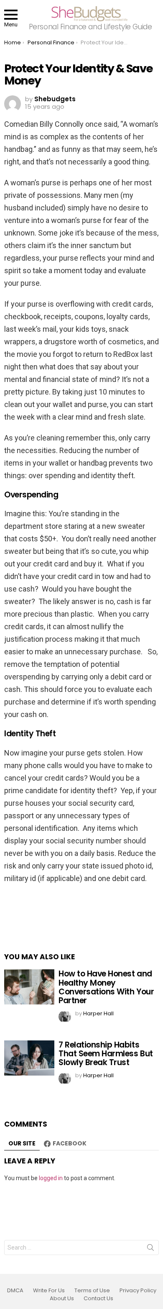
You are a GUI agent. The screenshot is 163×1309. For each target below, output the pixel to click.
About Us (62, 1298)
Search (150, 1249)
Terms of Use (92, 1290)
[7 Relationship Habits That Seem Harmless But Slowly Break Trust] (29, 1058)
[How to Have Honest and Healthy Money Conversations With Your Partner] (29, 986)
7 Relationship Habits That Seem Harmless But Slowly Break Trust (106, 1053)
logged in (51, 1178)
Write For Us (49, 1290)
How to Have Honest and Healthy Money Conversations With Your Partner (106, 987)
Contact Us (98, 1298)
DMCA (15, 1290)
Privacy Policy (138, 1290)
